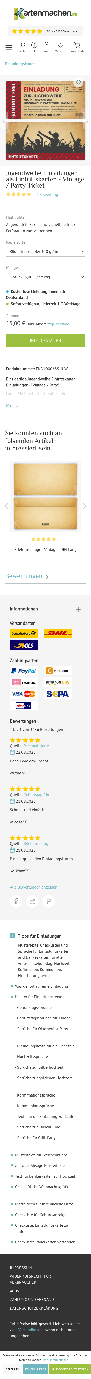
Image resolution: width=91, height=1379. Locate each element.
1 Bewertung (47, 194)
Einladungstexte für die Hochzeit (45, 1045)
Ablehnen (13, 1369)
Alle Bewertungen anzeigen (33, 887)
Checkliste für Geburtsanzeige (40, 1214)
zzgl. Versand (58, 323)
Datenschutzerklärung (34, 1308)
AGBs (14, 1290)
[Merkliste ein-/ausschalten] (78, 82)
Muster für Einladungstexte (38, 996)
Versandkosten (31, 1329)
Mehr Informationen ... (57, 1360)
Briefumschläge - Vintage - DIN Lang (45, 549)
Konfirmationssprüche (36, 1095)
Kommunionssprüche (35, 1105)
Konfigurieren (35, 1369)
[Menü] (9, 47)
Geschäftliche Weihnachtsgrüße (42, 1186)
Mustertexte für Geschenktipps (41, 1154)
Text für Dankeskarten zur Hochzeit (45, 1176)
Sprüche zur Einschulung (38, 1126)
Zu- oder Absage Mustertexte (40, 1165)
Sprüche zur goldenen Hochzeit (44, 1077)
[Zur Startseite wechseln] (45, 14)
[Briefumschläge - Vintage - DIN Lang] (45, 496)
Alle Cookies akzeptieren (69, 1369)
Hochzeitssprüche (32, 1056)
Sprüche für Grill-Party (36, 1137)
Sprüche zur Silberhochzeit (40, 1067)
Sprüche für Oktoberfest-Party (42, 1028)
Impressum (21, 1267)
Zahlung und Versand (32, 1299)
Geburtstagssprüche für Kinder (43, 1018)
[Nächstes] (87, 120)
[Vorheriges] (4, 120)
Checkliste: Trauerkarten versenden (45, 1241)
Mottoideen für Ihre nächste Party (44, 1203)
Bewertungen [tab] (24, 576)
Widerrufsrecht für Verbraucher (30, 1279)
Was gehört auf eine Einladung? (42, 986)
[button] (12, 405)
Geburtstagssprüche (34, 1007)
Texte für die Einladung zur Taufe (45, 1116)
